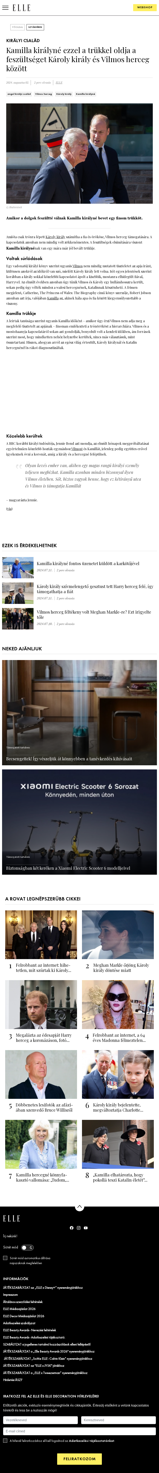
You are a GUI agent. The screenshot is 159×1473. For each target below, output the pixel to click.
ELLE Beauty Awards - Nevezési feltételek (29, 1330)
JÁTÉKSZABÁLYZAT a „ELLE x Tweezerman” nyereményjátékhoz (45, 1373)
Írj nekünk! (10, 1236)
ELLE (59, 82)
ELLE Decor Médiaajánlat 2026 (23, 1316)
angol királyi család (19, 94)
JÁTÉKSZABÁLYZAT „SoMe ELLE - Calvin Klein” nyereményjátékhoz (47, 1359)
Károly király (63, 94)
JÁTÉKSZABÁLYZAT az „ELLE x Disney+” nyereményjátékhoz (43, 1288)
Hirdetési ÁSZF (12, 1380)
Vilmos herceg (43, 94)
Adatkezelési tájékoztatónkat (91, 1441)
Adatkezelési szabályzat (19, 1323)
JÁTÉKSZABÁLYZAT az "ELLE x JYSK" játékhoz (33, 1366)
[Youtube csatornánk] (86, 1228)
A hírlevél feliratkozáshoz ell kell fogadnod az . (62, 1441)
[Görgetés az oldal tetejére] (79, 1206)
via (9, 508)
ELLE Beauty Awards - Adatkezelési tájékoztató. (34, 1337)
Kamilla (53, 298)
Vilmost (77, 449)
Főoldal (17, 27)
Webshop (145, 7)
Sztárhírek (35, 27)
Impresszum (10, 1295)
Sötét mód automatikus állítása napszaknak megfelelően (30, 1261)
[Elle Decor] (21, 7)
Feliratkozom (79, 1459)
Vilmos (77, 266)
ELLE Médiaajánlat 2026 (19, 1309)
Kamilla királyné (85, 94)
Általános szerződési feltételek (23, 1302)
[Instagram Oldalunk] (79, 1228)
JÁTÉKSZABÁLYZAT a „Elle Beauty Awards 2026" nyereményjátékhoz (49, 1351)
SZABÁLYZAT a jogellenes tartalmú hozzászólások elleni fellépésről (46, 1344)
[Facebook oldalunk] (71, 1228)
